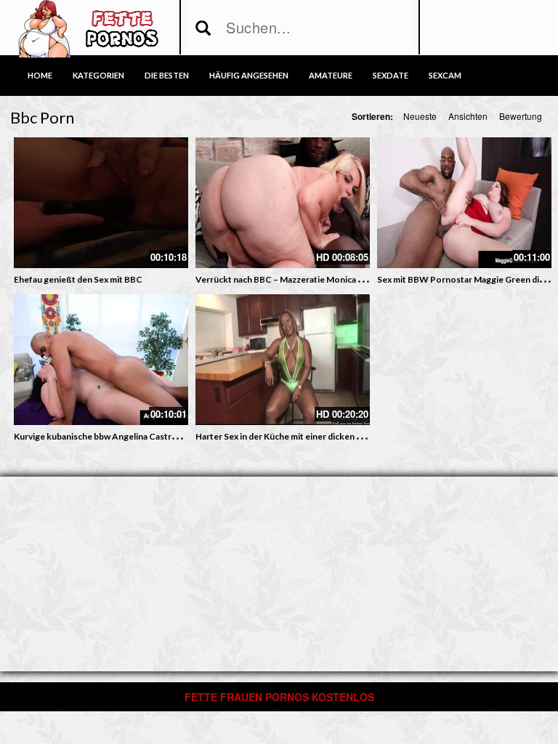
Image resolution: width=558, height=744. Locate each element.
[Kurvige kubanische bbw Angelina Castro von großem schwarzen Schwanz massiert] (101, 359)
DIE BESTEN (167, 75)
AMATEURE (330, 75)
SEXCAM (445, 75)
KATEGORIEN (98, 75)
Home (40, 75)
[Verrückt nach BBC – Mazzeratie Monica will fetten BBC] (282, 202)
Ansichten (468, 116)
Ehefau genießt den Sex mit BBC (78, 279)
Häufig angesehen (248, 75)
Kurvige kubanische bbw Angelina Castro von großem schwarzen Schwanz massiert (179, 436)
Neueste (420, 116)
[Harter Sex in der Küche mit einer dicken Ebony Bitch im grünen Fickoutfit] (282, 359)
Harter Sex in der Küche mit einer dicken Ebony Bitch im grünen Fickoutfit (341, 436)
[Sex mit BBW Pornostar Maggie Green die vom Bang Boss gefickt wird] (464, 202)
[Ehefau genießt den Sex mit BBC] (101, 202)
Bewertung (520, 116)
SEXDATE (390, 75)
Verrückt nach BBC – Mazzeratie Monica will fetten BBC (306, 279)
